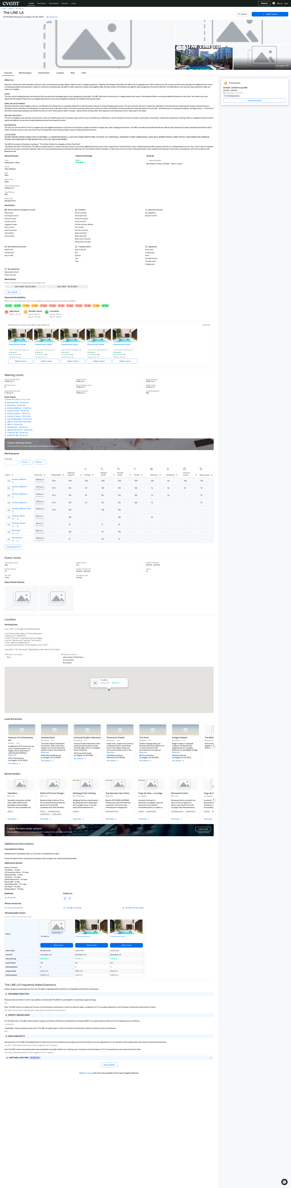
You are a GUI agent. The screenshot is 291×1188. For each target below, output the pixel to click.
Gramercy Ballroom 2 (20, 494)
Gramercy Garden (18, 516)
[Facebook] (69, 898)
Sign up (279, 3)
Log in (286, 3)
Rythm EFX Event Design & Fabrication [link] (52, 793)
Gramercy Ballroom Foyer (21, 509)
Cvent (4, 8)
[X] (65, 898)
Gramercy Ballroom (19, 479)
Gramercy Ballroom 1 (19, 487)
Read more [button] (12, 755)
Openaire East (17, 538)
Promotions (41, 3)
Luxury (73, 3)
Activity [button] (10, 811)
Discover (65, 3)
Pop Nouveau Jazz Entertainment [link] (118, 793)
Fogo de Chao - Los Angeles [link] (151, 793)
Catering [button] (75, 811)
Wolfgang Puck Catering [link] (84, 793)
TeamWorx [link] (12, 793)
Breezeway (16, 530)
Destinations (54, 3)
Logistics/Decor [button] (45, 814)
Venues (31, 3)
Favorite (244, 14)
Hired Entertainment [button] (54, 811)
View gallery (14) (282, 66)
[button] (87, 45)
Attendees (9, 459)
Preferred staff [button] (57, 814)
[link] (20, 784)
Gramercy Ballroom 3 (20, 503)
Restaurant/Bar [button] (151, 811)
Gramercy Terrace (18, 523)
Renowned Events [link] (179, 793)
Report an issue (86, 1073)
